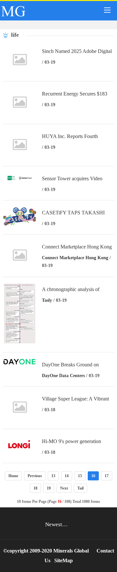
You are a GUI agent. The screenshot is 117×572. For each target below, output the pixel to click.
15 (80, 476)
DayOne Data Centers (63, 375)
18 (35, 488)
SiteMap (63, 560)
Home (13, 476)
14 (67, 476)
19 (49, 488)
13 (53, 476)
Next (64, 488)
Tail (80, 488)
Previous (35, 476)
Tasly (47, 300)
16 (93, 476)
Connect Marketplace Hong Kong (75, 257)
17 (107, 476)
